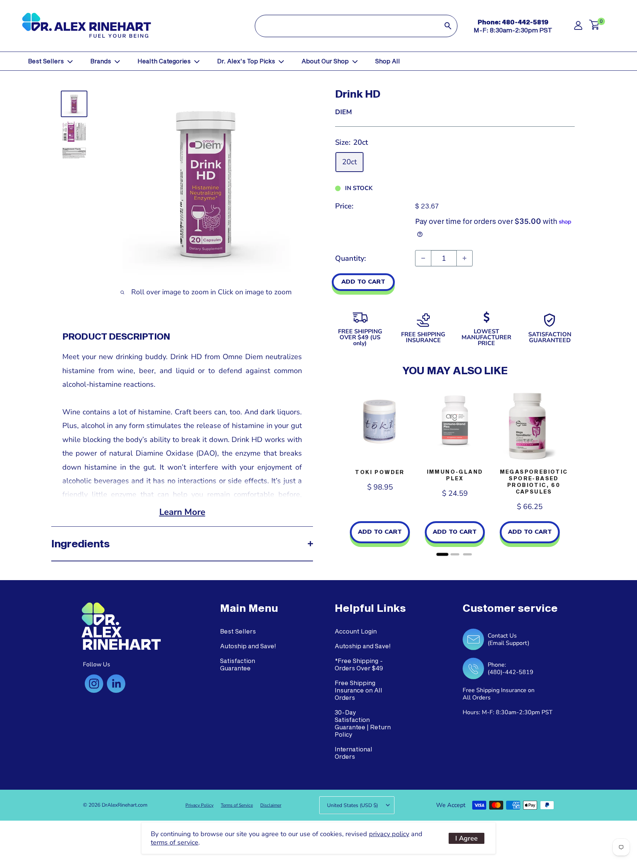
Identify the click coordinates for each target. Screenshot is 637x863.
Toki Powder (379, 472)
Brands (100, 60)
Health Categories (164, 60)
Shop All (387, 60)
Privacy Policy (199, 805)
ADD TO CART (363, 282)
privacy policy (389, 833)
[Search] (448, 26)
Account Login (356, 631)
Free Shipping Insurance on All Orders (358, 690)
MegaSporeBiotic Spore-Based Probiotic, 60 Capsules (534, 482)
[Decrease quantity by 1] (423, 258)
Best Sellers (46, 60)
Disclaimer (270, 805)
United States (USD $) (352, 805)
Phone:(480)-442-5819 (510, 668)
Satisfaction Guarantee (237, 664)
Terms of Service (237, 805)
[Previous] (342, 471)
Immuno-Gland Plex (455, 475)
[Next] (567, 471)
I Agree (466, 838)
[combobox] (347, 26)
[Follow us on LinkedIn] (116, 683)
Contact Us (502, 635)
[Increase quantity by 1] (464, 258)
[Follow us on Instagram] (94, 683)
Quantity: (350, 258)
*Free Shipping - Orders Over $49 (359, 664)
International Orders (353, 753)
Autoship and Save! (248, 645)
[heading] (249, 608)
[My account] (578, 27)
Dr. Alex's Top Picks (246, 60)
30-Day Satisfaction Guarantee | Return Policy (363, 723)
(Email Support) (508, 643)
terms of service (174, 842)
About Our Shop (325, 60)
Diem (343, 112)
